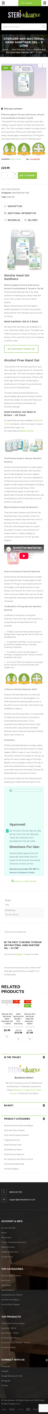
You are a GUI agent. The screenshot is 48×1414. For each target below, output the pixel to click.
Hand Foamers (7, 1290)
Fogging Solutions (12, 1140)
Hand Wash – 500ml (10, 1333)
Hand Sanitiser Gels (20, 49)
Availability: (5, 159)
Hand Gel (10, 197)
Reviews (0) (13, 220)
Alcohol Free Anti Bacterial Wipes (18, 1126)
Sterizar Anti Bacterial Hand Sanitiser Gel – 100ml (7, 1019)
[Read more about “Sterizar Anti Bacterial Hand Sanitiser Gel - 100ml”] (7, 1036)
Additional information (21, 213)
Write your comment (13, 109)
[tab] (13, 206)
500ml (37, 420)
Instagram (6, 1381)
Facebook (5, 1366)
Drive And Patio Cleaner (14, 1130)
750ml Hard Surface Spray (13, 1323)
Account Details (8, 1228)
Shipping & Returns (9, 1252)
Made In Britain (27, 431)
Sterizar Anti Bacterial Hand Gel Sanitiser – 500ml (29, 1019)
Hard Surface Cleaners (14, 1154)
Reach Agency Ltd (12, 1404)
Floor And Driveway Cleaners (16, 1135)
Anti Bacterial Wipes (10, 1300)
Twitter (4, 1386)
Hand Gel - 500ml (8, 1328)
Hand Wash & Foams (13, 1150)
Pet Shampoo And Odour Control (18, 1159)
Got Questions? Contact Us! (21, 349)
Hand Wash (6, 1285)
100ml (7, 424)
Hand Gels (5, 1280)
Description (14, 206)
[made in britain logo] (24, 881)
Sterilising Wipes (11, 1169)
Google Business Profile (11, 1376)
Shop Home (6, 1237)
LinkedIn (5, 1371)
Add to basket (27, 175)
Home (5, 49)
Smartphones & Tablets (12, 1295)
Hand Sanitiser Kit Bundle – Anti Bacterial (18, 1019)
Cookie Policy (7, 1257)
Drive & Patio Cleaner (10, 1304)
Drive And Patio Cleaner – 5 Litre (15, 1343)
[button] (18, 1038)
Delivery (32, 220)
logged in (20, 954)
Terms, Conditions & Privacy (13, 1242)
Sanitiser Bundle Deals (14, 1164)
